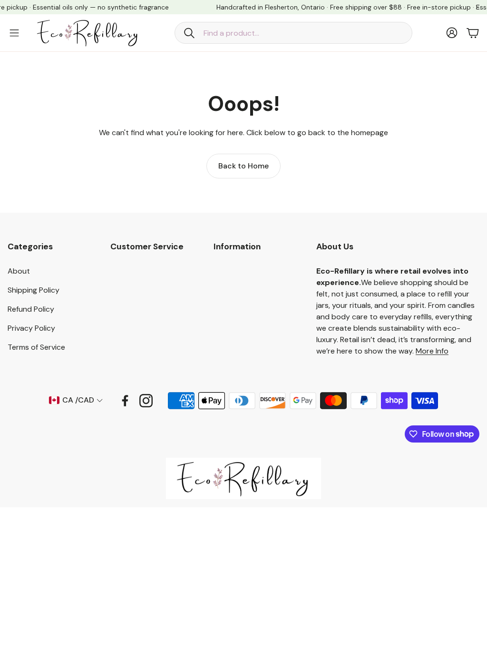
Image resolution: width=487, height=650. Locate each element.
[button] (293, 32)
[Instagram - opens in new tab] (146, 400)
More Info (432, 351)
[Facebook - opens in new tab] (125, 400)
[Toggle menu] (14, 32)
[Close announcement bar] (477, 7)
